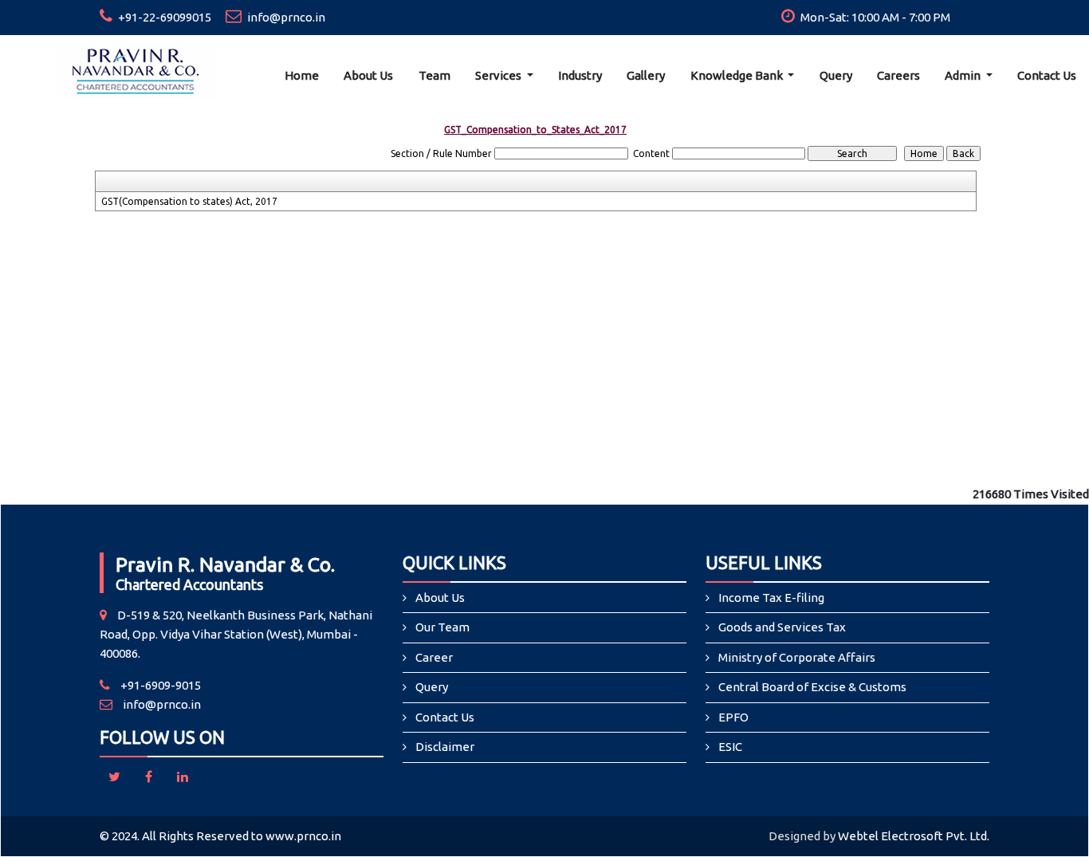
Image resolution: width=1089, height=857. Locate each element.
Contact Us (1046, 75)
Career (434, 657)
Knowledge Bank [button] (737, 75)
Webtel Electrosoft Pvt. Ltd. (913, 836)
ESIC (730, 746)
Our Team (442, 627)
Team (434, 75)
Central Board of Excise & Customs (812, 687)
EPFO (733, 717)
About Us (368, 75)
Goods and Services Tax (782, 627)
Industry (580, 75)
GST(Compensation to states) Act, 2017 (189, 201)
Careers (898, 75)
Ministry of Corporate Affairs (796, 657)
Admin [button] (964, 75)
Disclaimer (444, 746)
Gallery (646, 75)
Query (836, 75)
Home (302, 75)
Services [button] (499, 75)
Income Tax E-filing (771, 597)
